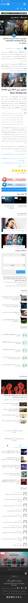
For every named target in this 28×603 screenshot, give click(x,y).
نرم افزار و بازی (14, 17)
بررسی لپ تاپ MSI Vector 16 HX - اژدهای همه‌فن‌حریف (11, 365)
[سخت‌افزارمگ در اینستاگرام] (14, 597)
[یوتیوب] (14, 179)
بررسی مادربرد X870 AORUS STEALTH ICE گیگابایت (11, 350)
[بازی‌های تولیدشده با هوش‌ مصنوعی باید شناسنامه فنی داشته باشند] (24, 474)
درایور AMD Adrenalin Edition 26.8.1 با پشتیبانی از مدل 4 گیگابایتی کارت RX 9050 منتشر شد (11, 481)
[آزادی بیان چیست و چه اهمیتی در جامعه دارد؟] (23, 421)
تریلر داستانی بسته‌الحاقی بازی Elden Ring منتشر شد (13, 163)
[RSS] (21, 597)
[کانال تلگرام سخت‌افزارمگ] (16, 597)
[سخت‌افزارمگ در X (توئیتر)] (9, 597)
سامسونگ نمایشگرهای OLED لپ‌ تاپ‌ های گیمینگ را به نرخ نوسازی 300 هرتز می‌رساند (10, 452)
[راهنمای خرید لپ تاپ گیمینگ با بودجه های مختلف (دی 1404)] (14, 559)
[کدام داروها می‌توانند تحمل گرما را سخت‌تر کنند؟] (14, 225)
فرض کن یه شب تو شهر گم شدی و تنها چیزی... (12, 506)
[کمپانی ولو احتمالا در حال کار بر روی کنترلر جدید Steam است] (8, 199)
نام (24, 265)
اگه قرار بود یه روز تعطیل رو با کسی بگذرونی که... (12, 527)
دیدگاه (23, 255)
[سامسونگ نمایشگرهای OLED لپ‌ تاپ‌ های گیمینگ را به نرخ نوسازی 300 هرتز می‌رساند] (24, 452)
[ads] (14, 13)
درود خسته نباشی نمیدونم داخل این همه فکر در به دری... (11, 516)
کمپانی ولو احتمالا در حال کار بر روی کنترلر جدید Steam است (9, 206)
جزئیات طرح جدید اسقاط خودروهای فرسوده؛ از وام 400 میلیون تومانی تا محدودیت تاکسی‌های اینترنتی (10, 298)
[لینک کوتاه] (7, 49)
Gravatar (13, 286)
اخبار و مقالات (23, 17)
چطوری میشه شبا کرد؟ (17, 545)
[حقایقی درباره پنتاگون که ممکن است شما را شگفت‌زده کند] (23, 404)
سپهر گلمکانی (18, 49)
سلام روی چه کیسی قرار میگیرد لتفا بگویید (13, 494)
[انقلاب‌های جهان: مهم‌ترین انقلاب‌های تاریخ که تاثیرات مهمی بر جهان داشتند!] (14, 387)
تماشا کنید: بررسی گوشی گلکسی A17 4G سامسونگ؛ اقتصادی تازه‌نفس (11, 358)
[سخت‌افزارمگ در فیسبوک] (12, 597)
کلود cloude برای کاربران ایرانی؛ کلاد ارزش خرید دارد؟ (11, 313)
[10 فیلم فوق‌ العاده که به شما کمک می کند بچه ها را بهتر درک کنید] (14, 241)
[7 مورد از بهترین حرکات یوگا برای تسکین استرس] (23, 416)
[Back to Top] (14, 576)
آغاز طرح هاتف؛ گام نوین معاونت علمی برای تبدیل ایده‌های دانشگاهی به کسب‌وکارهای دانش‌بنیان (11, 190)
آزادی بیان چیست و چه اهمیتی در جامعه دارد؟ (10, 421)
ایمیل (12, 265)
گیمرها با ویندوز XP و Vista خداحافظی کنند (22, 206)
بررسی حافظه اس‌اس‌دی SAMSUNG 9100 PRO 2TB (11, 343)
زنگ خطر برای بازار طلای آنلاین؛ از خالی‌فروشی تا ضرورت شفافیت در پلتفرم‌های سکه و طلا (10, 459)
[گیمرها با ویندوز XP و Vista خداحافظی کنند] (20, 199)
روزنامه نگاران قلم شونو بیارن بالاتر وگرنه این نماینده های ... (13, 500)
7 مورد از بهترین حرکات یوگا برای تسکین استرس (10, 415)
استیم (20, 166)
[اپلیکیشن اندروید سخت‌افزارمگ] (18, 597)
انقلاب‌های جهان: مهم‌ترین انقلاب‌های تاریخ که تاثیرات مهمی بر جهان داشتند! (15, 396)
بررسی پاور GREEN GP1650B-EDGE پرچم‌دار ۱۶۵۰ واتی (10, 335)
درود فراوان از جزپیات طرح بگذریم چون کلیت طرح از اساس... (11, 539)
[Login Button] (17, 8)
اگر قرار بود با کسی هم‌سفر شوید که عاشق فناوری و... (12, 533)
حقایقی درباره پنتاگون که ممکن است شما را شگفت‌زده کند (10, 404)
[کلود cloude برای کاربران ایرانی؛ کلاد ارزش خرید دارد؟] (24, 313)
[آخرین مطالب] (20, 445)
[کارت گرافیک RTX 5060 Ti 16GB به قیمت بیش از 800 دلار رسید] (24, 321)
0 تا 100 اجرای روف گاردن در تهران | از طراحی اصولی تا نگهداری (11, 410)
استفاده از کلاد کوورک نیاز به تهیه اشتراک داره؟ (12, 522)
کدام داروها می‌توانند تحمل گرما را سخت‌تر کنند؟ (15, 231)
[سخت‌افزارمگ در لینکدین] (7, 597)
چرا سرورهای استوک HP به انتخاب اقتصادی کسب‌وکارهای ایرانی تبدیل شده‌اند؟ (11, 305)
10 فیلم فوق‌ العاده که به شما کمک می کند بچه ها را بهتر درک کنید (14, 247)
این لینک (7, 130)
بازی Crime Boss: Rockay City (19, 66)
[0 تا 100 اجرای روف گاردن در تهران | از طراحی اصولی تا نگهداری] (23, 410)
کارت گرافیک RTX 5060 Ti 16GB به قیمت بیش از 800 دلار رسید (11, 320)
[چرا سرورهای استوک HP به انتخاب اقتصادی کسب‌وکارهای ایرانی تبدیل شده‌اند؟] (24, 306)
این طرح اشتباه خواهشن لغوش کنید (14, 511)
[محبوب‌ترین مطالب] (7, 445)
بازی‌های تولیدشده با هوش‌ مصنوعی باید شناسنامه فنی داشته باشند (11, 474)
